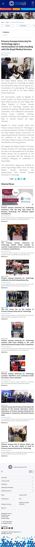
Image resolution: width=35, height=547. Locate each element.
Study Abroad (5, 499)
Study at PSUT (23, 495)
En (32, 2)
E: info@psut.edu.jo (6, 523)
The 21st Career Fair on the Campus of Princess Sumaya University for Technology (17, 310)
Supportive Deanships (7, 487)
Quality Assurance (6, 491)
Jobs (20, 499)
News (7, 22)
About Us (3, 508)
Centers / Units (5, 481)
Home (2, 22)
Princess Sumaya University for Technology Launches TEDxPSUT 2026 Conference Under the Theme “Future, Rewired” (17, 376)
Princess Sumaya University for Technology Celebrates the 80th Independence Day (17, 279)
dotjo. (19, 532)
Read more (4, 221)
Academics (4, 484)
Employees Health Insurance (24, 503)
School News (23, 26)
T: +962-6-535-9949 (6, 521)
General (8, 26)
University (4, 477)
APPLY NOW (16, 9)
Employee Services (6, 504)
